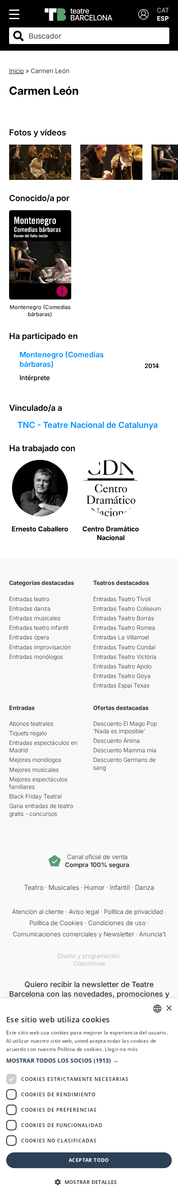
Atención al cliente (38, 912)
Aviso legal (84, 912)
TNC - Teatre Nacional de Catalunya (87, 425)
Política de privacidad (133, 912)
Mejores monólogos (35, 759)
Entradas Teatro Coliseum (127, 608)
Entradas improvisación (40, 647)
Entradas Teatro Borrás (123, 617)
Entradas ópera (29, 637)
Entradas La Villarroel (121, 637)
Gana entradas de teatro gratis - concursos (41, 809)
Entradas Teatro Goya (122, 675)
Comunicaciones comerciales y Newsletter (73, 934)
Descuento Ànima (116, 740)
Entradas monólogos (36, 656)
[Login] (143, 14)
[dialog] (89, 1097)
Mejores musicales (34, 769)
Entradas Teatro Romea (124, 627)
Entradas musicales (34, 617)
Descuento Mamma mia (124, 750)
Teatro (33, 887)
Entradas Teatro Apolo (122, 666)
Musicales (63, 887)
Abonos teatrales (31, 723)
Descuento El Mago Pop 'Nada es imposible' (125, 727)
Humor (94, 887)
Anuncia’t (152, 934)
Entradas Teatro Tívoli (122, 598)
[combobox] (96, 36)
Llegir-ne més (121, 1049)
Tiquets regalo (28, 733)
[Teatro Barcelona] (78, 14)
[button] (89, 1060)
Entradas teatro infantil (38, 627)
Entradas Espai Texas (121, 685)
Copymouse (89, 963)
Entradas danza (30, 608)
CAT (163, 10)
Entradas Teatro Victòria (124, 656)
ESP (163, 18)
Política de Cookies (56, 923)
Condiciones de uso (117, 923)
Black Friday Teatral (35, 796)
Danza (144, 887)
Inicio (16, 71)
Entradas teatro (29, 598)
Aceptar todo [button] (89, 1160)
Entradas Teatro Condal (124, 647)
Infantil (120, 887)
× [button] (169, 1008)
